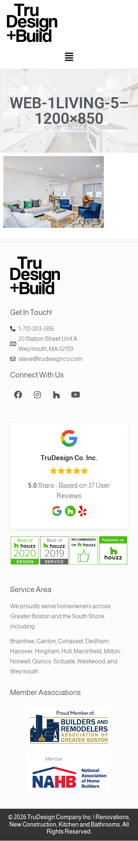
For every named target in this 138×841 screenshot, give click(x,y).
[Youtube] (75, 395)
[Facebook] (18, 395)
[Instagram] (37, 395)
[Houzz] (56, 395)
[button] (69, 57)
